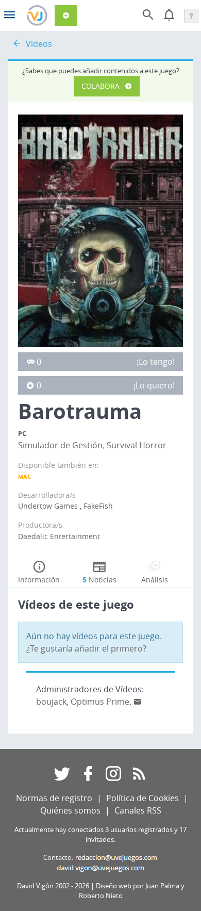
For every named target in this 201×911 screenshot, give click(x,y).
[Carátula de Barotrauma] (100, 230)
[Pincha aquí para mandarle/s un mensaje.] (137, 701)
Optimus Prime (100, 701)
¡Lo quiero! (154, 385)
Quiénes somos (70, 810)
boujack (51, 701)
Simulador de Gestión (60, 445)
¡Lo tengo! (156, 361)
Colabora (100, 86)
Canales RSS (137, 810)
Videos (39, 44)
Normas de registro (54, 798)
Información (39, 579)
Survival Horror (136, 445)
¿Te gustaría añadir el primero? (86, 648)
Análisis (154, 579)
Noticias (99, 579)
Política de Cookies (142, 798)
